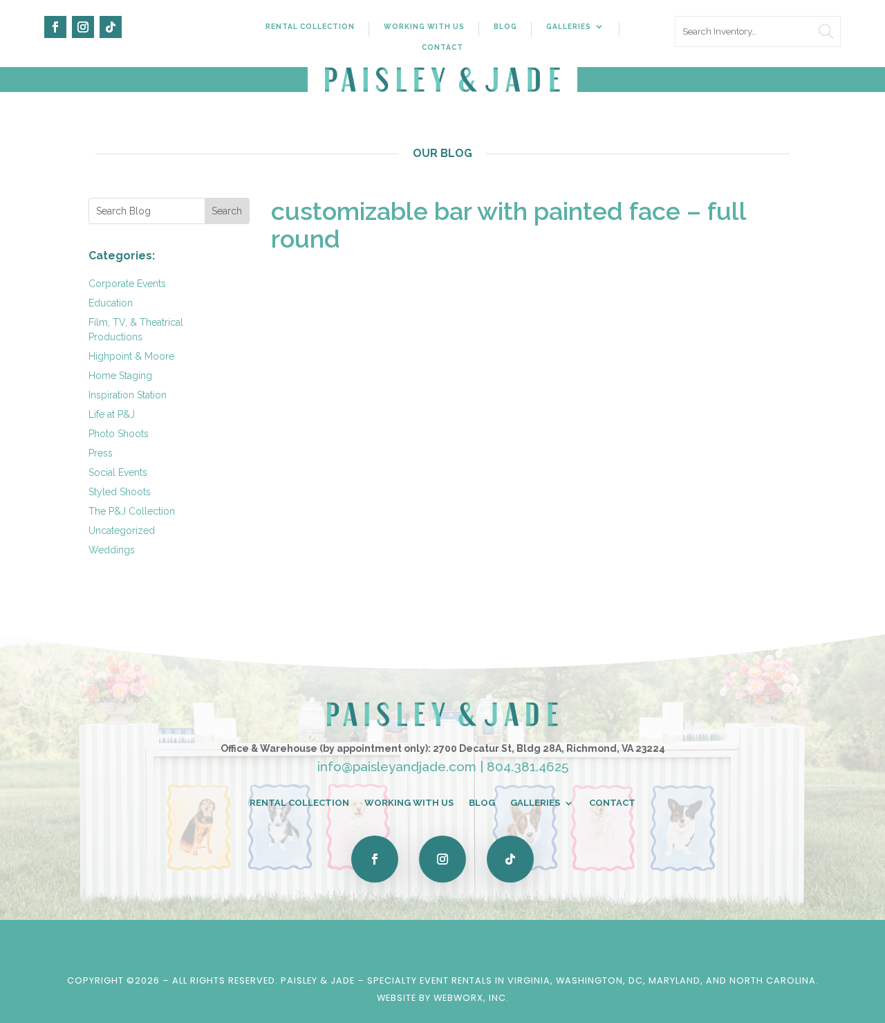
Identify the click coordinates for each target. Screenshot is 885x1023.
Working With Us (424, 26)
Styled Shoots (119, 491)
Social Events (117, 472)
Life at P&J (111, 414)
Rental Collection (310, 26)
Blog (505, 26)
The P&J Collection (131, 511)
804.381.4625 (527, 766)
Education (110, 302)
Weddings (111, 549)
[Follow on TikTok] (111, 27)
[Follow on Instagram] (83, 27)
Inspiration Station (127, 394)
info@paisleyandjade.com (396, 766)
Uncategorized (121, 530)
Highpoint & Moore (131, 356)
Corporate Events (127, 283)
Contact (442, 47)
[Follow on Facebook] (55, 27)
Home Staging (120, 375)
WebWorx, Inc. (471, 998)
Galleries (568, 26)
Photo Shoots (118, 433)
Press (100, 453)
